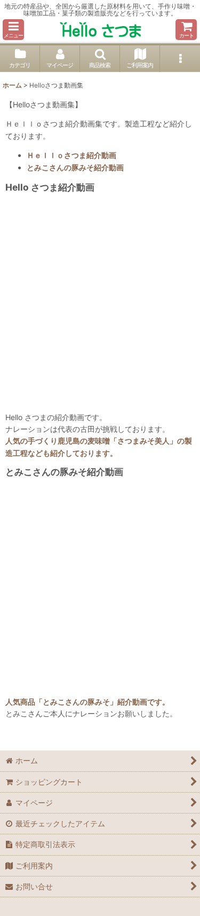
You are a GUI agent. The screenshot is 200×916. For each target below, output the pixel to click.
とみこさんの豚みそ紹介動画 (75, 167)
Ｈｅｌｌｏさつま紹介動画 (71, 155)
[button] (13, 29)
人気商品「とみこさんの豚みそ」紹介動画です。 (87, 701)
